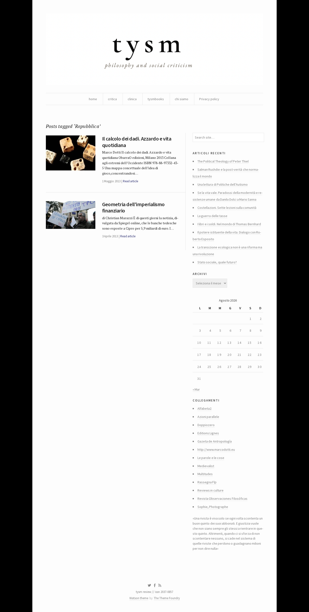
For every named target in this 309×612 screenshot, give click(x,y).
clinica (132, 99)
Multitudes (205, 474)
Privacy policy (209, 99)
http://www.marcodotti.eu (216, 449)
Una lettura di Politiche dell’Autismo (222, 184)
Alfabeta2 (204, 408)
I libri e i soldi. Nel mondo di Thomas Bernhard (229, 224)
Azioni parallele (208, 417)
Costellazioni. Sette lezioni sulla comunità (226, 207)
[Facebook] (155, 585)
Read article (130, 181)
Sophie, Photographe (212, 507)
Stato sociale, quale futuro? (217, 262)
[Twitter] (149, 585)
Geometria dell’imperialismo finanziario (133, 207)
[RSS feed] (160, 585)
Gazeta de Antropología (214, 441)
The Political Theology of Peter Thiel (223, 161)
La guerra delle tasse (212, 216)
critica (112, 99)
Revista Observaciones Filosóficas (222, 498)
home (93, 99)
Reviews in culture (210, 490)
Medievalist (205, 466)
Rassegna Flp (207, 482)
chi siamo (181, 99)
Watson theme (138, 598)
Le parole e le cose (210, 458)
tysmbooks (155, 99)
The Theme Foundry (167, 598)
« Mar (196, 389)
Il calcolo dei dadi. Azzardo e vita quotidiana (136, 141)
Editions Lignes (208, 433)
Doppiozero (206, 425)
